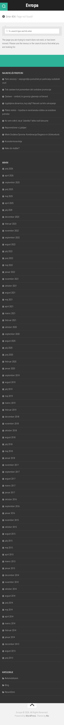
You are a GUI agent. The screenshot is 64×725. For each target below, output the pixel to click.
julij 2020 (8, 347)
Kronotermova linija (13, 141)
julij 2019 (8, 389)
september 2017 (12, 472)
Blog (7, 685)
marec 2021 (10, 313)
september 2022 (12, 237)
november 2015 (12, 520)
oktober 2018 (11, 430)
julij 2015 (8, 540)
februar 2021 (10, 320)
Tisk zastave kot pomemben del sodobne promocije (28, 89)
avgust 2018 (10, 437)
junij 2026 (9, 168)
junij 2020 (9, 354)
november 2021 (12, 279)
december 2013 (12, 644)
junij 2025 (9, 189)
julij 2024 (8, 210)
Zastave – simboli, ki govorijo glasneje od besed (26, 96)
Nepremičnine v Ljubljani (15, 127)
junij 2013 (9, 658)
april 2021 (9, 306)
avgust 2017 (10, 478)
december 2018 (12, 416)
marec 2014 (10, 623)
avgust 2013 (10, 651)
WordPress (31, 716)
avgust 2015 (10, 534)
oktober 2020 (11, 327)
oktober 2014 (11, 589)
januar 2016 (10, 513)
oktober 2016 (11, 499)
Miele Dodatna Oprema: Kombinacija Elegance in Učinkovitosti (32, 134)
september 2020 (12, 334)
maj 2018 (9, 451)
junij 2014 (9, 602)
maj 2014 (9, 609)
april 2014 (9, 616)
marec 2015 (10, 561)
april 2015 (9, 554)
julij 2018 (8, 444)
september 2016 (12, 506)
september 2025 (12, 182)
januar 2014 (10, 637)
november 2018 (12, 423)
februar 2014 (10, 630)
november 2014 (12, 582)
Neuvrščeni (10, 692)
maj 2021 (9, 299)
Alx (47, 716)
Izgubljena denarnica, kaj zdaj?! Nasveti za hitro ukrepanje (30, 103)
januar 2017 (10, 492)
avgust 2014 (10, 596)
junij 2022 (9, 258)
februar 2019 (10, 409)
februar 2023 (10, 223)
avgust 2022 (10, 244)
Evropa (32, 5)
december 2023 (12, 217)
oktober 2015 (11, 527)
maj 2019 (9, 396)
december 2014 (12, 575)
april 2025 (9, 203)
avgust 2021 (10, 292)
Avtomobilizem (11, 678)
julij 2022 (8, 251)
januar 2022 (10, 272)
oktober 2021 (11, 285)
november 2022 (12, 230)
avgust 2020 (10, 341)
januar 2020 (10, 368)
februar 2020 (10, 361)
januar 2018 (10, 458)
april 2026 (9, 175)
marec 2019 (10, 403)
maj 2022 (9, 265)
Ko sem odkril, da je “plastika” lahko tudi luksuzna (26, 120)
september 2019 (12, 375)
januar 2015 (10, 568)
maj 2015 (9, 547)
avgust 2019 (10, 382)
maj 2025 (9, 196)
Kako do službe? (12, 148)
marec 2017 (10, 485)
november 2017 (12, 465)
